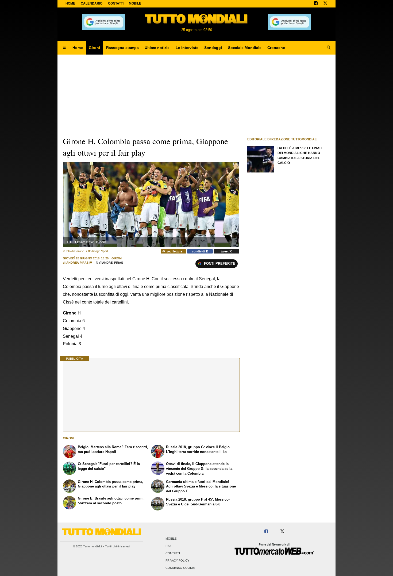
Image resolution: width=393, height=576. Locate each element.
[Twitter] (325, 3)
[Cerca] (329, 48)
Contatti (172, 553)
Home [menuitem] (77, 47)
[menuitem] (64, 48)
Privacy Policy (177, 560)
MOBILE (135, 3)
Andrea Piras (77, 262)
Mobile (170, 538)
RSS (168, 546)
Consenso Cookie (180, 568)
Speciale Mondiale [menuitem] (244, 47)
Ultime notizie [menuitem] (157, 47)
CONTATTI (116, 3)
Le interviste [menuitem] (187, 47)
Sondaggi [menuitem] (213, 47)
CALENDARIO (91, 3)
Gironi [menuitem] (94, 47)
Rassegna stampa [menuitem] (122, 47)
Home (70, 3)
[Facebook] (315, 3)
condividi (199, 251)
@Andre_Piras (110, 262)
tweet (225, 251)
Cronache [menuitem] (276, 47)
